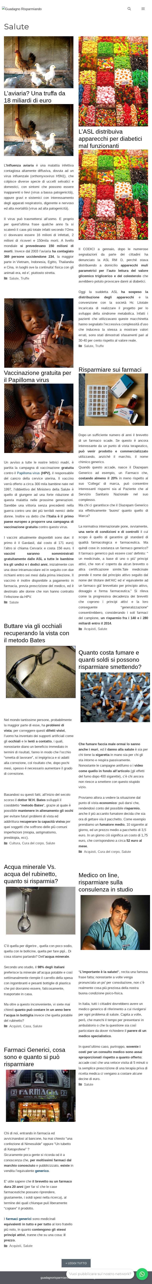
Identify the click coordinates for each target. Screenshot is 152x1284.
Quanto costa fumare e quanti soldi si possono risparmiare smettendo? (110, 659)
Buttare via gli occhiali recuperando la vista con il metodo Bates (36, 633)
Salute (14, 278)
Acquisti (90, 629)
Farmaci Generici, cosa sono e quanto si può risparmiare (34, 1057)
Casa (27, 1026)
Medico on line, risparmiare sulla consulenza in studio (106, 882)
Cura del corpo (33, 843)
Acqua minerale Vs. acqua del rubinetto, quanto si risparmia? (31, 874)
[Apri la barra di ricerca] (129, 9)
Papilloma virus (28, 473)
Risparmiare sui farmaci (110, 369)
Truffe (25, 278)
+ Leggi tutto (76, 1263)
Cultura (14, 843)
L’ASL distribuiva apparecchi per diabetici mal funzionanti (110, 138)
